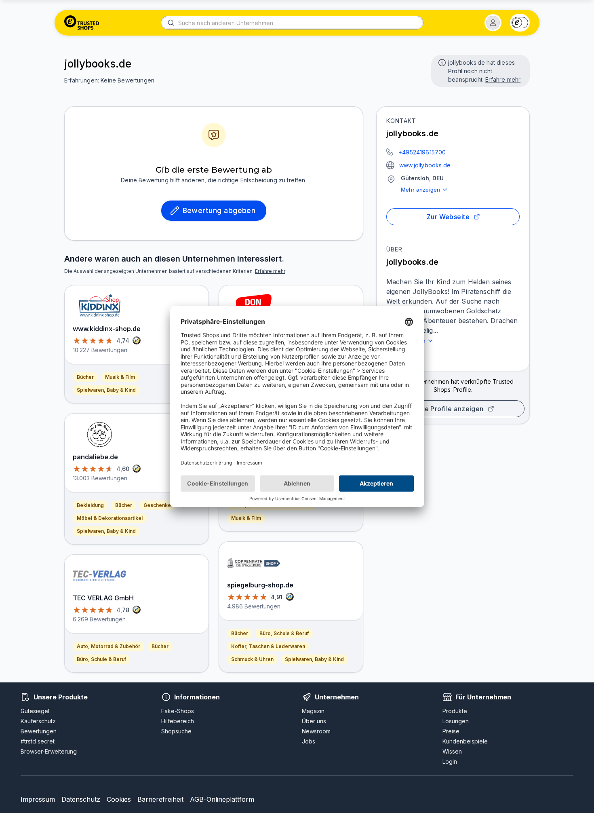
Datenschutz (80, 799)
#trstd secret (38, 741)
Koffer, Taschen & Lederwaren (268, 646)
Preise (450, 731)
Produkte (454, 710)
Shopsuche (176, 731)
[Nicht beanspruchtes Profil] (441, 61)
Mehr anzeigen (420, 189)
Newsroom (316, 731)
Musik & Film (120, 377)
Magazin (313, 710)
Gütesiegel (35, 710)
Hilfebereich (177, 721)
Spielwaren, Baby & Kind (106, 390)
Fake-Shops (177, 710)
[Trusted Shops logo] (81, 22)
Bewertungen (39, 731)
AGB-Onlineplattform (222, 799)
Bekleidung (90, 505)
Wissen (452, 751)
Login (449, 761)
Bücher (85, 377)
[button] (492, 22)
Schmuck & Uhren (252, 659)
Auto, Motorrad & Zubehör (108, 646)
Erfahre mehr (502, 79)
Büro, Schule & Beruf (101, 659)
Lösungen (455, 721)
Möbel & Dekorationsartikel (110, 518)
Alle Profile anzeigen (450, 409)
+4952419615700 (422, 152)
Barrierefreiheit (160, 799)
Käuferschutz (38, 721)
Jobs (308, 741)
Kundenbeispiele (465, 741)
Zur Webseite (448, 217)
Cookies (119, 799)
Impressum (38, 799)
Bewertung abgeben (219, 210)
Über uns (314, 721)
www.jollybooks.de (425, 165)
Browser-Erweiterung (49, 751)
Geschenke (157, 505)
